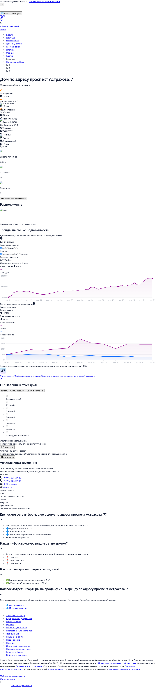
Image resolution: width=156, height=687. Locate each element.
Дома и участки (14, 43)
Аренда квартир (17, 605)
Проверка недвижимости (18, 648)
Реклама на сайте (14, 636)
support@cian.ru (55, 669)
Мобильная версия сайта (12, 675)
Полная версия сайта (21, 685)
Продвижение (13, 639)
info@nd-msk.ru (9, 484)
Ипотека (10, 49)
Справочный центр (15, 615)
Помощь (10, 642)
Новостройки (12, 40)
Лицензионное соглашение (29, 666)
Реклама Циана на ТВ (16, 627)
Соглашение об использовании (44, 1)
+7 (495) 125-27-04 (11, 480)
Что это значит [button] (7, 322)
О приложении (7, 678)
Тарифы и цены (13, 633)
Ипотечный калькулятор (18, 645)
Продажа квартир (18, 608)
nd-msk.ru (7, 487)
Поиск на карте (13, 621)
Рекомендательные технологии (124, 669)
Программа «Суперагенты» (19, 630)
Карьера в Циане (14, 651)
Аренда (9, 34)
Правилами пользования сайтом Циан (117, 663)
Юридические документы (19, 618)
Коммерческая (13, 46)
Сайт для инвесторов (16, 655)
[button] (81, 399)
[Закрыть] (2, 4)
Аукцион (10, 624)
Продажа (10, 37)
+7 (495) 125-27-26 (11, 477)
